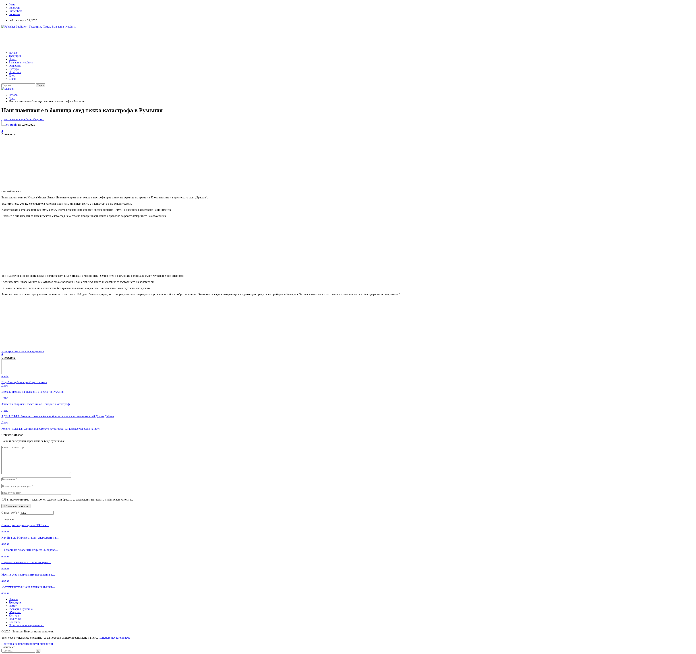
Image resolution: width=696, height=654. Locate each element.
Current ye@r (10, 512)
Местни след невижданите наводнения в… (28, 574)
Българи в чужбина (21, 62)
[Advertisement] (67, 39)
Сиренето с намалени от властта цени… (26, 562)
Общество (15, 65)
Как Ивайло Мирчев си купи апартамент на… (30, 537)
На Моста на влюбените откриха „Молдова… (29, 549)
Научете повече (120, 637)
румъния (38, 351)
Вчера (12, 78)
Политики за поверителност (26, 625)
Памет (12, 59)
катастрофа (8, 351)
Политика (15, 72)
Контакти (14, 622)
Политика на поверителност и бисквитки (27, 643)
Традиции (15, 55)
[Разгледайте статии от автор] (8, 372)
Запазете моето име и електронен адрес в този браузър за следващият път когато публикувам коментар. (69, 499)
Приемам (104, 637)
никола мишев (24, 351)
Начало (13, 52)
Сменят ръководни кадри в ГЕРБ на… (25, 525)
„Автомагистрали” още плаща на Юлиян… (28, 586)
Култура (14, 68)
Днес (12, 75)
